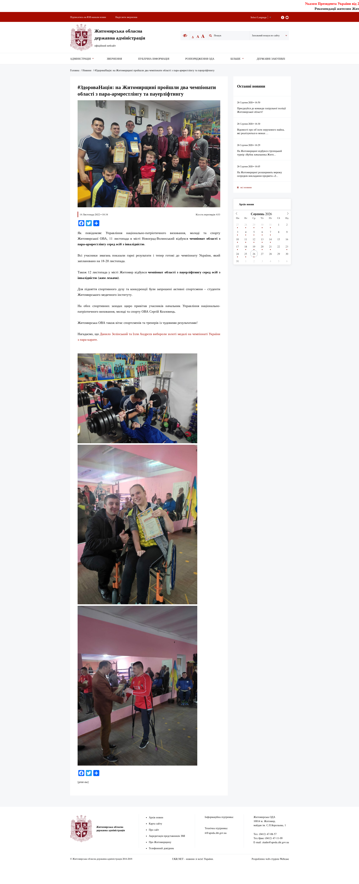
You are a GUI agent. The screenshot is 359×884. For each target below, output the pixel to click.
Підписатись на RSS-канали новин (88, 17)
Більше (236, 58)
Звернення (114, 58)
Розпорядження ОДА (199, 58)
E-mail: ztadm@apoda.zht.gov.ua (271, 842)
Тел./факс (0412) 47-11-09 (268, 838)
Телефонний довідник (161, 848)
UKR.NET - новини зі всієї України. (193, 859)
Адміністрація (80, 58)
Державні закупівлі (271, 58)
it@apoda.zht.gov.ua (215, 833)
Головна (74, 70)
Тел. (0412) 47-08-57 (265, 834)
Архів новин (246, 204)
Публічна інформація (153, 58)
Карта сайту (155, 823)
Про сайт (154, 829)
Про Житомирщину (160, 842)
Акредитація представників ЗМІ (167, 836)
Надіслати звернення (126, 17)
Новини (86, 70)
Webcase (284, 859)
